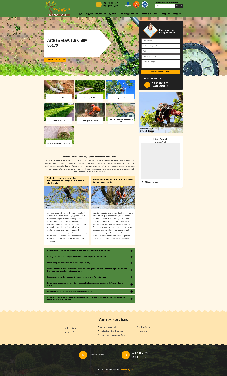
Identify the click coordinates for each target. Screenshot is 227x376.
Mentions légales (126, 370)
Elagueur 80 (98, 14)
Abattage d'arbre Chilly (109, 327)
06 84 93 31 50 (110, 6)
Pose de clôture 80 (165, 14)
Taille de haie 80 (177, 14)
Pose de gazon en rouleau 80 (148, 14)
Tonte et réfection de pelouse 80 (128, 14)
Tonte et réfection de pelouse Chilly (114, 331)
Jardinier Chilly (70, 328)
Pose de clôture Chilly (145, 327)
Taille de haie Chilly (144, 331)
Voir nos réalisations (55, 60)
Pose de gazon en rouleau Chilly (112, 335)
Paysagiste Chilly (70, 332)
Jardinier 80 (80, 14)
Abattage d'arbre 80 (110, 14)
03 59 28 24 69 (110, 3)
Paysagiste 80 (89, 14)
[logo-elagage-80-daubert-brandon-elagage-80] (57, 8)
